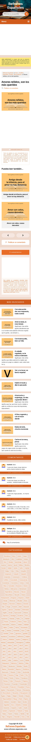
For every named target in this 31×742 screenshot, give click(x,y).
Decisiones (19, 586)
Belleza (21, 565)
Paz (27, 675)
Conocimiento (13, 580)
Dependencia (8, 592)
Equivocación (17, 612)
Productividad (23, 684)
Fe (22, 618)
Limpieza (15, 660)
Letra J (9, 651)
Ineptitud (27, 636)
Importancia (4, 636)
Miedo (5, 666)
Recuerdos (15, 693)
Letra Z (27, 657)
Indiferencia (20, 636)
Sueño (20, 708)
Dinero (26, 600)
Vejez (3, 716)
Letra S (27, 654)
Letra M (21, 651)
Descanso (17, 592)
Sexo (12, 705)
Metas (27, 663)
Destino (28, 597)
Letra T (4, 657)
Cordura (22, 583)
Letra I (4, 651)
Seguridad (6, 705)
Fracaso (6, 621)
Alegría (25, 556)
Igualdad (25, 633)
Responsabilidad (7, 699)
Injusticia (18, 639)
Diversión (25, 603)
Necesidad (11, 669)
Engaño (5, 612)
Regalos (3, 696)
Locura (21, 660)
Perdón (11, 678)
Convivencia (14, 583)
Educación (26, 606)
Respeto (28, 696)
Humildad (5, 633)
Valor (27, 713)
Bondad (3, 568)
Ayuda (15, 565)
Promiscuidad (4, 687)
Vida (28, 716)
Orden (5, 675)
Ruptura (26, 699)
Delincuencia (14, 589)
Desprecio (21, 597)
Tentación (19, 711)
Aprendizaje (18, 562)
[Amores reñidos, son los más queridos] (15, 110)
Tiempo (26, 711)
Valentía (22, 713)
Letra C (27, 645)
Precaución (18, 681)
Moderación (12, 666)
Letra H (27, 648)
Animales (11, 562)
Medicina (21, 663)
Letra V (15, 657)
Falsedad (11, 618)
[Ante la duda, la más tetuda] (7, 328)
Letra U (10, 657)
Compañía (23, 571)
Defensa (6, 589)
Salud (19, 702)
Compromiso (7, 577)
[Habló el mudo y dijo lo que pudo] (7, 389)
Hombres (9, 630)
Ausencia (3, 565)
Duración (14, 606)
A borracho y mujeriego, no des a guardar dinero (21, 397)
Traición (10, 713)
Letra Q (15, 654)
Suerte (25, 708)
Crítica (4, 586)
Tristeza (16, 713)
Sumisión (5, 711)
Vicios (23, 716)
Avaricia (10, 565)
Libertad (4, 660)
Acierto (19, 556)
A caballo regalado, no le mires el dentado (21, 353)
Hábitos (5, 627)
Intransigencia (20, 642)
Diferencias (12, 600)
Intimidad (3, 642)
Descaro (23, 592)
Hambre (11, 627)
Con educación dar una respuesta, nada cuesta (22, 311)
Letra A (15, 645)
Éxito (26, 615)
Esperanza (6, 615)
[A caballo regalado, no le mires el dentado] (7, 358)
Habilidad (26, 624)
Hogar (3, 630)
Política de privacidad (20, 737)
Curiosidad (11, 586)
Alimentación (6, 559)
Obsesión (12, 672)
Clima (17, 571)
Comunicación (16, 577)
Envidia (10, 612)
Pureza (28, 687)
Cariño (21, 568)
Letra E (10, 648)
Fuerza (20, 621)
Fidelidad (27, 618)
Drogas (8, 606)
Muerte (26, 666)
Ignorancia (18, 633)
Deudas (5, 600)
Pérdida (5, 678)
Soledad (25, 705)
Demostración (23, 589)
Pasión (22, 675)
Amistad (26, 559)
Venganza (9, 716)
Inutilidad (27, 642)
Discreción (12, 603)
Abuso (14, 556)
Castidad (27, 568)
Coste (27, 583)
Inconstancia (12, 636)
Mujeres (4, 669)
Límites (9, 660)
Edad (20, 606)
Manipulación (5, 663)
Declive (26, 586)
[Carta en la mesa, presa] (7, 446)
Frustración (13, 621)
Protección (13, 687)
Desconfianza (9, 595)
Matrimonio (14, 663)
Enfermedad (25, 609)
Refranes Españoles (15, 6)
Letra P (10, 654)
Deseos (23, 595)
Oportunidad (26, 672)
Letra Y (21, 657)
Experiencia (4, 618)
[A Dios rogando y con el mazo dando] (7, 421)
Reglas (9, 696)
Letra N (26, 651)
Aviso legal (8, 737)
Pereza (17, 678)
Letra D (4, 648)
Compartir (16, 574)
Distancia (19, 603)
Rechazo (19, 690)
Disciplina (5, 603)
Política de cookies (11, 739)
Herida (17, 627)
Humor (12, 633)
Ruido (20, 699)
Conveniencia (5, 583)
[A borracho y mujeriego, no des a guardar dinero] (7, 402)
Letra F (15, 648)
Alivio (12, 559)
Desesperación (5, 597)
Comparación (8, 574)
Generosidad (5, 624)
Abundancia (7, 556)
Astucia (25, 562)
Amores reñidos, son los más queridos (15, 83)
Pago (17, 675)
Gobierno (13, 624)
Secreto (25, 702)
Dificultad (19, 600)
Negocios (18, 669)
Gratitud (20, 624)
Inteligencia (25, 639)
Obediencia (26, 669)
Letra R (21, 654)
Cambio (16, 568)
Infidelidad (11, 639)
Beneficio (27, 565)
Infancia (5, 639)
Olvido (19, 672)
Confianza (24, 577)
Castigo (7, 571)
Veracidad (17, 716)
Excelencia (20, 615)
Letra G (21, 648)
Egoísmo (4, 609)
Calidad (10, 568)
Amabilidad (19, 559)
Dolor (3, 606)
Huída (28, 630)
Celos (12, 571)
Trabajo (4, 713)
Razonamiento (11, 690)
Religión (15, 696)
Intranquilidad (10, 642)
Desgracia (13, 597)
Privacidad (15, 684)
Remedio (21, 696)
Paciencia (11, 675)
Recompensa (26, 690)
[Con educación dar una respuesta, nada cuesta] (7, 316)
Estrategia (13, 615)
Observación (5, 672)
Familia (18, 618)
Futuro (25, 621)
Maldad (27, 660)
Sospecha (14, 708)
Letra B (21, 645)
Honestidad (16, 630)
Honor (23, 630)
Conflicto (5, 580)
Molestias (19, 666)
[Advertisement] (15, 39)
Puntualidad (21, 687)
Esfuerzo (25, 612)
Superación (12, 711)
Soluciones (6, 708)
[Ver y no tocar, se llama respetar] (7, 377)
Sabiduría (6, 702)
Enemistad (17, 609)
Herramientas (24, 627)
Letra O (4, 654)
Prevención (7, 684)
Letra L (15, 651)
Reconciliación (7, 693)
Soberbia (18, 705)
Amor (5, 562)
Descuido (17, 595)
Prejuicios (25, 681)
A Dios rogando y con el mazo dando (21, 416)
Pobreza (5, 681)
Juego (4, 645)
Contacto (22, 739)
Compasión (23, 574)
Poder (11, 681)
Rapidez (3, 690)
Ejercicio (11, 609)
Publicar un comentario (11, 88)
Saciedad (13, 702)
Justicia (10, 645)
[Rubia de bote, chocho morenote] (7, 433)
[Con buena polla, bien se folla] (7, 345)
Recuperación (24, 693)
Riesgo (15, 699)
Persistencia (24, 678)
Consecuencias (23, 580)
